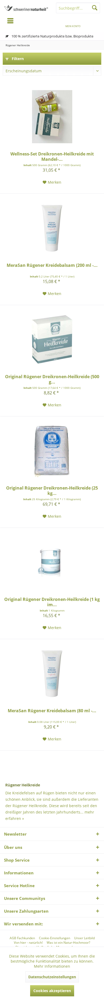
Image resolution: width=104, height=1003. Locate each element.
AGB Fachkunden (22, 938)
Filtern (17, 58)
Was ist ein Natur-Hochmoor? (68, 943)
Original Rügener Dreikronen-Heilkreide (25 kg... (52, 490)
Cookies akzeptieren (52, 990)
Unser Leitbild (84, 938)
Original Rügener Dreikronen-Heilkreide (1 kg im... (52, 602)
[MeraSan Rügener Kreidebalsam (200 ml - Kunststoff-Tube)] (52, 228)
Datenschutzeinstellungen (52, 976)
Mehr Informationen (52, 966)
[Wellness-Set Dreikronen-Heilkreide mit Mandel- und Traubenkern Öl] (52, 116)
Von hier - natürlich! (28, 943)
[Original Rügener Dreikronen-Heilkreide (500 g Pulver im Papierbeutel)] (52, 339)
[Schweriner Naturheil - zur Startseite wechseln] (26, 8)
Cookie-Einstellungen (54, 938)
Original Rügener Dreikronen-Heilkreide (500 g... (52, 379)
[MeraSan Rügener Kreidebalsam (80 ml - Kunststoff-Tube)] (52, 673)
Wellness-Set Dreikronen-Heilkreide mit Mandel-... (52, 156)
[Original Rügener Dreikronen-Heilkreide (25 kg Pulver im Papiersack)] (52, 450)
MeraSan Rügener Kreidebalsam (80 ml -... (52, 711)
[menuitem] (93, 22)
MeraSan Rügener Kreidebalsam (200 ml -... (52, 265)
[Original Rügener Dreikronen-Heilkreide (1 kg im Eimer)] (52, 562)
